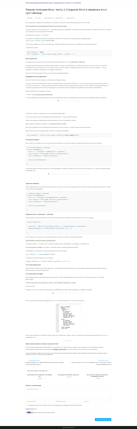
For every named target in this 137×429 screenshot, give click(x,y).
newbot (79, 353)
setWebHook (84, 353)
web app (105, 353)
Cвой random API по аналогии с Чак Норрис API (39, 375)
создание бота (49, 354)
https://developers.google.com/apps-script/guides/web (40, 240)
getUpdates (48, 353)
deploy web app (38, 353)
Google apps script (49, 18)
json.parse (68, 353)
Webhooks (28, 354)
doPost (43, 353)
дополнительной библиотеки (44, 94)
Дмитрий (29, 18)
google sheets (63, 353)
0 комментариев (70, 18)
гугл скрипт (33, 354)
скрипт (44, 354)
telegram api (94, 353)
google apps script (55, 353)
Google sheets (59, 18)
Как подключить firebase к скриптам (68, 375)
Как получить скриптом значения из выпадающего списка (97, 375)
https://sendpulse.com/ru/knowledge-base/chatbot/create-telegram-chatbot (46, 26)
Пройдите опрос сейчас (60, 349)
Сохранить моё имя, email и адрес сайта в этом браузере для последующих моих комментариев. (55, 405)
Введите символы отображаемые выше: (44, 412)
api (29, 353)
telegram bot (100, 353)
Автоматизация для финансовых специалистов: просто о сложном (53, 3)
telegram (89, 353)
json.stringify (74, 353)
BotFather (32, 353)
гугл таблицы (39, 354)
